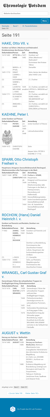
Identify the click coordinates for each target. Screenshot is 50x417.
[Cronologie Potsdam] (25, 5)
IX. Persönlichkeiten (29, 26)
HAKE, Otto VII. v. (15, 43)
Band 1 (15, 26)
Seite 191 (24, 387)
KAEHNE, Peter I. (15, 114)
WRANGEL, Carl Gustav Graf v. (24, 275)
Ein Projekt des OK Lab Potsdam (29, 409)
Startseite (5, 26)
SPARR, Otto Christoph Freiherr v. (20, 161)
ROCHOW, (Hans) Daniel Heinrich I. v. (21, 217)
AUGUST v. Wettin (16, 333)
